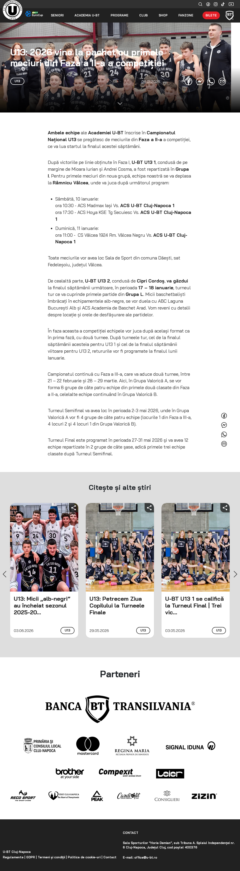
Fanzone (185, 15)
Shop (163, 15)
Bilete (211, 15)
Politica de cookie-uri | (84, 857)
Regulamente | (14, 857)
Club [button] (143, 15)
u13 (67, 630)
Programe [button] (119, 15)
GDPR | (31, 857)
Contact (109, 857)
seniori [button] (57, 15)
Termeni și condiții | (52, 857)
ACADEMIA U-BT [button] (87, 15)
